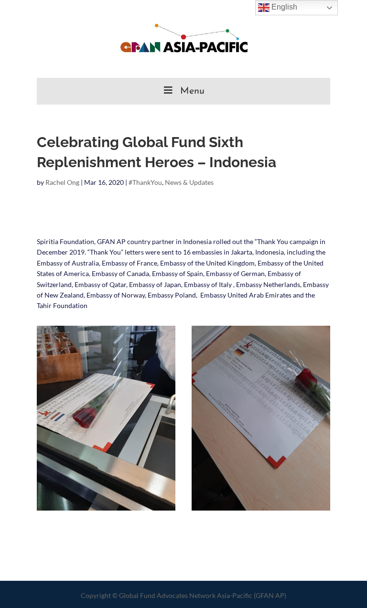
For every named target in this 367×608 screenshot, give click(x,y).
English (283, 7)
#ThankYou (145, 182)
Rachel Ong (62, 182)
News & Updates (189, 182)
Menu (192, 91)
